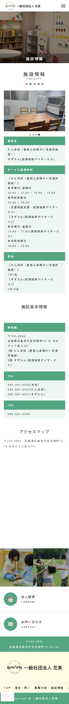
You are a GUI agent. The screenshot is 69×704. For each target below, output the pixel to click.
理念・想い (23, 688)
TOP (7, 688)
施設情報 (57, 688)
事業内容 (40, 688)
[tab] (30, 135)
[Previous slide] (7, 110)
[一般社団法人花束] (22, 5)
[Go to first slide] (62, 110)
